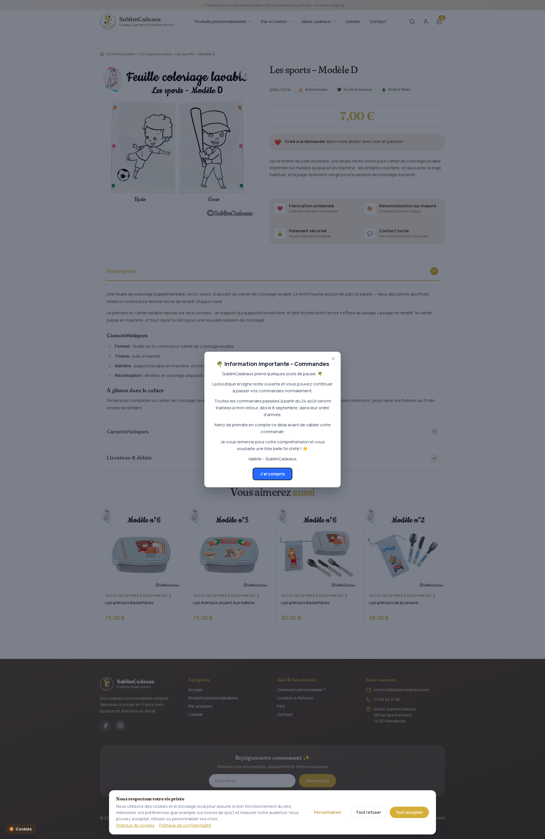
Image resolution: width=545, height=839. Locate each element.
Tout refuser (368, 812)
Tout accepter (409, 812)
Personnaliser (328, 812)
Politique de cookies (135, 825)
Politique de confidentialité (185, 825)
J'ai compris (272, 474)
